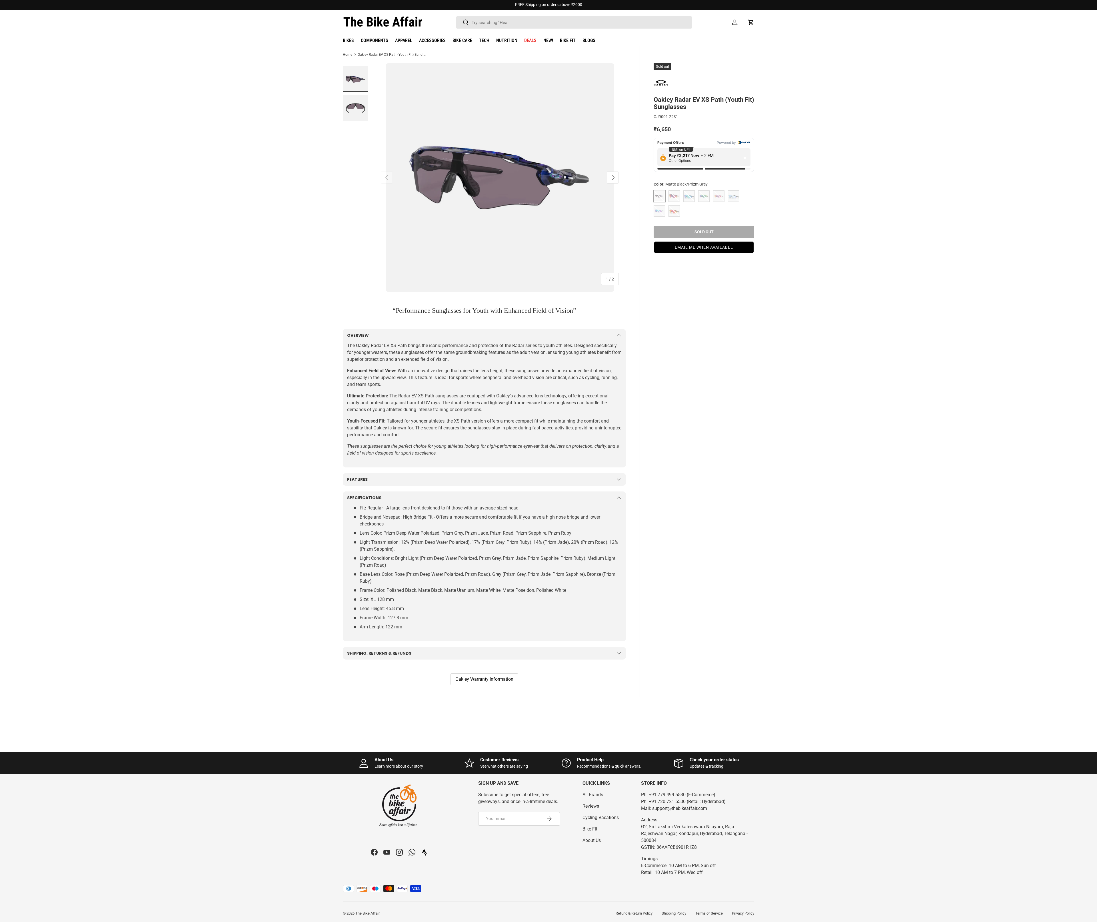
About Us (591, 840)
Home (347, 54)
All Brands (592, 794)
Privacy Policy (743, 913)
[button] (750, 22)
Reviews (590, 806)
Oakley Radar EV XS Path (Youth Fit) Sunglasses (392, 54)
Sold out (704, 232)
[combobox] (574, 22)
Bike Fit (589, 829)
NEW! (548, 40)
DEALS (530, 40)
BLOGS (588, 40)
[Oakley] (668, 83)
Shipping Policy (674, 913)
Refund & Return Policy (634, 913)
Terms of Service (709, 913)
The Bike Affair (367, 913)
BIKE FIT (568, 40)
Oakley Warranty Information (484, 679)
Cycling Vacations (600, 817)
